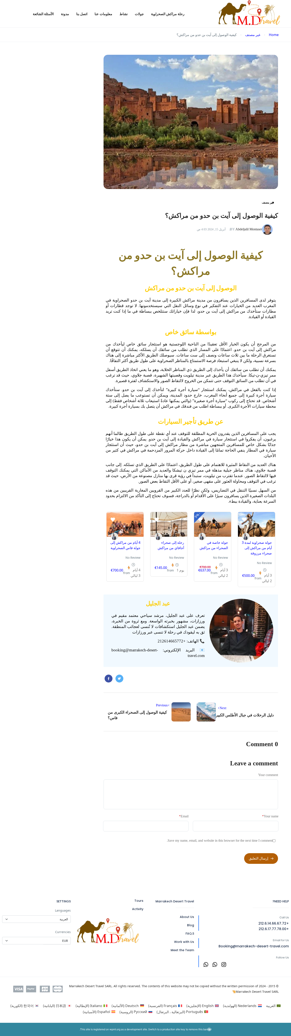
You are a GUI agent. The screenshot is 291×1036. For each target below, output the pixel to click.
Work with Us (184, 942)
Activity (137, 909)
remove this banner (200, 1029)
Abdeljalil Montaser (246, 229)
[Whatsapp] (215, 964)
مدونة (65, 14)
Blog (190, 925)
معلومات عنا (103, 14)
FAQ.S (190, 933)
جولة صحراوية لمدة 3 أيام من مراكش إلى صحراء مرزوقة (257, 548)
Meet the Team (182, 950)
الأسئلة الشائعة (43, 14)
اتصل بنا (81, 14)
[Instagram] (223, 964)
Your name (270, 816)
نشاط (124, 14)
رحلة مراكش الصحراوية (167, 14)
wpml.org (114, 1029)
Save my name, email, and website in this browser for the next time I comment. (220, 840)
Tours (138, 901)
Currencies (63, 932)
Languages (63, 910)
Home (274, 35)
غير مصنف (252, 35)
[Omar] (246, 536)
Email (184, 816)
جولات (139, 14)
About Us (187, 917)
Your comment (268, 775)
